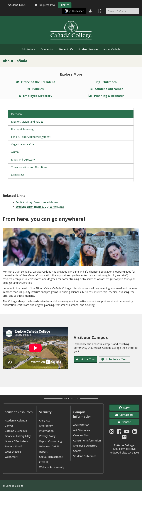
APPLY (65, 5)
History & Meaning (22, 129)
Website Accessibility (51, 467)
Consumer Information (87, 440)
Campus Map (81, 435)
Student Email (13, 446)
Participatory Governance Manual (37, 202)
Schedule (22, 431)
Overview (16, 114)
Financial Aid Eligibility (18, 436)
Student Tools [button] (17, 5)
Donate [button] (125, 422)
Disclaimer (78, 11)
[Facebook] (119, 432)
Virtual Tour (87, 359)
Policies (37, 89)
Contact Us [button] (125, 414)
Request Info (46, 5)
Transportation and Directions (29, 167)
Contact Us (17, 174)
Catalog (9, 431)
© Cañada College (13, 485)
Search (77, 451)
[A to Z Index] (100, 11)
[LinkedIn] (134, 432)
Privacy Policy (47, 436)
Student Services (88, 49)
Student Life (66, 49)
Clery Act (44, 420)
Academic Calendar (16, 420)
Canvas (9, 425)
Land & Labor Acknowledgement (30, 137)
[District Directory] (90, 11)
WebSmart (11, 457)
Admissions (29, 49)
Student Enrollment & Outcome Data (40, 206)
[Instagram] (111, 432)
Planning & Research (108, 96)
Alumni (15, 152)
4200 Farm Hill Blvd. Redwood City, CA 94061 (124, 450)
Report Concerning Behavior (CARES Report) (50, 446)
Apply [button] (126, 407)
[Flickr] (124, 437)
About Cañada (111, 49)
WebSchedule (13, 451)
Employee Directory (37, 96)
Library (9, 441)
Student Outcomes (108, 89)
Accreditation (81, 425)
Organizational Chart (23, 144)
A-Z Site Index (81, 430)
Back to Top (71, 398)
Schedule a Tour (116, 359)
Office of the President (37, 82)
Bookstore (21, 441)
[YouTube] (126, 432)
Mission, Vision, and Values (27, 121)
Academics (47, 49)
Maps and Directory (23, 159)
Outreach (109, 82)
